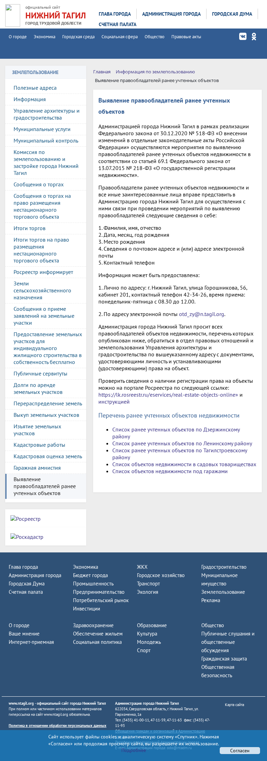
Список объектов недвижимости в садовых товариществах (184, 464)
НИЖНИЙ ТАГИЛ (55, 15)
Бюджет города (90, 575)
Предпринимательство (98, 592)
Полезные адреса (35, 87)
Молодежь (149, 642)
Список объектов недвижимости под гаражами (170, 471)
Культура (147, 633)
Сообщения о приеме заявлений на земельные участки (44, 315)
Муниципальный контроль (46, 140)
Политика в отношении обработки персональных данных (57, 725)
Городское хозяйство (161, 575)
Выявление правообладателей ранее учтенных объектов (45, 486)
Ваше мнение (24, 633)
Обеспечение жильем (98, 633)
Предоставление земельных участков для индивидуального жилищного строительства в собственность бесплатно (48, 348)
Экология (147, 592)
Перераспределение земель (48, 403)
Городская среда (78, 37)
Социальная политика (97, 642)
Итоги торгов (30, 228)
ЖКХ (142, 567)
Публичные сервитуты (40, 373)
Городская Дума (232, 14)
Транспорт (148, 583)
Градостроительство (223, 567)
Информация (30, 99)
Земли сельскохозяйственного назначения (42, 290)
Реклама (210, 600)
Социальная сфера (120, 37)
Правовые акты (186, 37)
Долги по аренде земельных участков (38, 388)
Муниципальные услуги (42, 129)
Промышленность (93, 583)
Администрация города (171, 14)
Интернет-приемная (31, 642)
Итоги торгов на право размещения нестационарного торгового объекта (41, 250)
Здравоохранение (93, 625)
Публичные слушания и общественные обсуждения (227, 642)
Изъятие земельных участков (37, 430)
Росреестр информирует (43, 271)
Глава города (115, 14)
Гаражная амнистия (37, 467)
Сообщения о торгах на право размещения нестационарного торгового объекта (42, 206)
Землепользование (223, 592)
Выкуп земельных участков (46, 414)
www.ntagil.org (21, 703)
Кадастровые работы (39, 444)
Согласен (240, 750)
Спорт (144, 650)
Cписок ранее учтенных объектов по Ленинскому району (182, 443)
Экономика (44, 37)
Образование (152, 625)
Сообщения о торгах (39, 184)
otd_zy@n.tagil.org (201, 313)
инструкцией (114, 401)
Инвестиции (86, 608)
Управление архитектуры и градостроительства (47, 114)
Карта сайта (234, 704)
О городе (18, 37)
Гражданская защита (224, 658)
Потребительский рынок (101, 600)
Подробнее (133, 750)
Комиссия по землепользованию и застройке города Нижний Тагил (46, 162)
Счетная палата (117, 24)
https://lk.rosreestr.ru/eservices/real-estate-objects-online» (168, 394)
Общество (154, 37)
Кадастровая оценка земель (48, 456)
